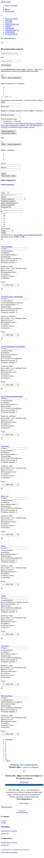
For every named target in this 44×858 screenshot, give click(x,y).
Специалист (7, 121)
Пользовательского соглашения (31, 123)
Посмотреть (24, 782)
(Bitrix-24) (4, 496)
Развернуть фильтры (7, 184)
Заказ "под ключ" (11, 5)
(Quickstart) (5, 446)
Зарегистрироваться (14, 78)
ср (4, 218)
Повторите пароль (7, 115)
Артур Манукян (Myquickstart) (12, 396)
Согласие (4, 127)
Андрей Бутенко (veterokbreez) (12, 296)
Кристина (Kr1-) (7, 696)
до (2, 195)
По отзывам (37, 235)
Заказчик (18, 121)
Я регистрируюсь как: (9, 119)
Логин (3, 163)
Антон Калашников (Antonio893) (13, 346)
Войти (4, 78)
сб (4, 224)
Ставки (30, 235)
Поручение (37, 125)
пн (4, 214)
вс (4, 227)
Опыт (25, 235)
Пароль (3, 167)
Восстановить (6, 65)
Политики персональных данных (13, 125)
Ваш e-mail (5, 106)
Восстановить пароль (9, 133)
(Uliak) (3, 596)
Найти (4, 233)
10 (6, 759)
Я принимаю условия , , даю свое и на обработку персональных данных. (22, 125)
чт (4, 220)
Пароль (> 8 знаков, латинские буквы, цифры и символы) (22, 111)
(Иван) (3, 546)
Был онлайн (18, 235)
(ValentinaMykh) (6, 247)
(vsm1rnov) (5, 646)
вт (4, 216)
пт (4, 222)
